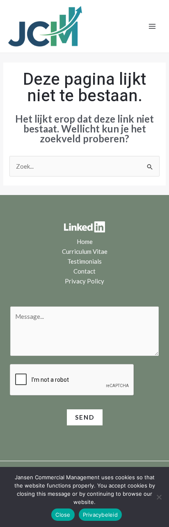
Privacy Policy (84, 281)
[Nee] (159, 497)
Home (85, 241)
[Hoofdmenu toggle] (152, 26)
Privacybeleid (100, 514)
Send (84, 417)
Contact (84, 271)
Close (62, 514)
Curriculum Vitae (84, 251)
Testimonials (84, 261)
